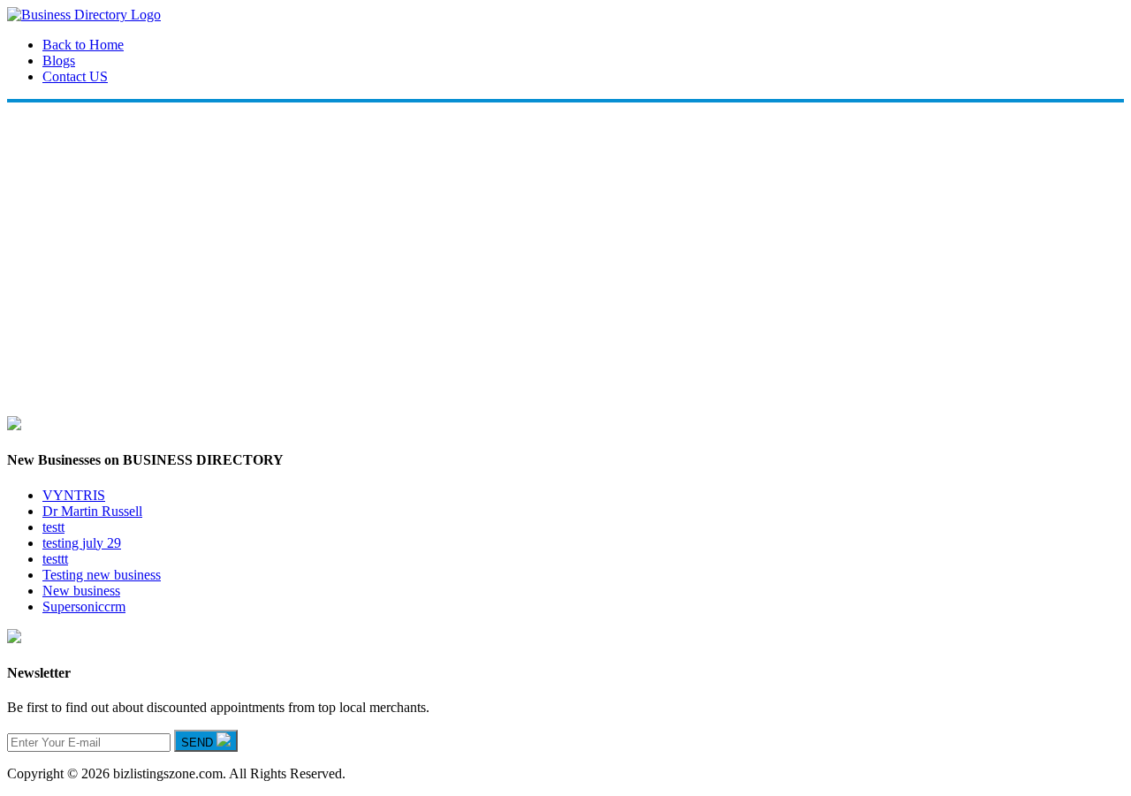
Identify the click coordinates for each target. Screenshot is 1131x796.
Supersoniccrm (83, 606)
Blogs (58, 60)
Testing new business (101, 574)
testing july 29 (81, 542)
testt (53, 526)
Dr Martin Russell (92, 511)
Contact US (75, 76)
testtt (55, 558)
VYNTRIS (73, 495)
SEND (198, 742)
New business (81, 590)
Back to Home (83, 44)
